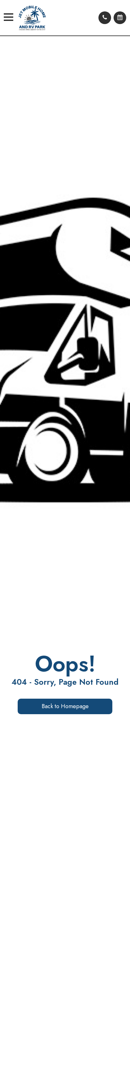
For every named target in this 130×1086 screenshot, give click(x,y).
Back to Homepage (65, 706)
